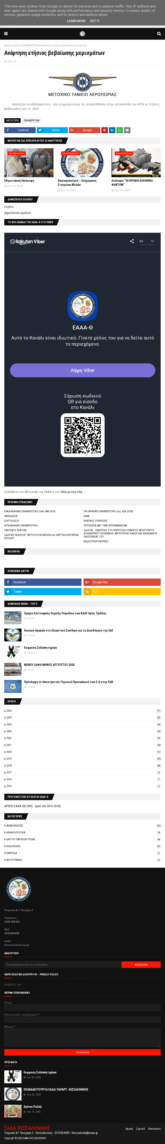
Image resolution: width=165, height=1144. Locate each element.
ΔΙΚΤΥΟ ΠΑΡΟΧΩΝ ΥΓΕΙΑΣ (83, 839)
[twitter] (42, 591)
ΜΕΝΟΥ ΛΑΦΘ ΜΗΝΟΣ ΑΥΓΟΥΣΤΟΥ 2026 (49, 664)
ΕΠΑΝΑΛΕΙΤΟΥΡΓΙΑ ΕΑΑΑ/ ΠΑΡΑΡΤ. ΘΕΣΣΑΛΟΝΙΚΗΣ (56, 1089)
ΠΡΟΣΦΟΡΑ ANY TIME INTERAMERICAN (105, 525)
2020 (83, 751)
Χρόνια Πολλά (33, 1106)
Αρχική (129, 1128)
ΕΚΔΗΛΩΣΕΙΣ (83, 846)
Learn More (76, 21)
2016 (82, 779)
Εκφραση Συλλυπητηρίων (40, 647)
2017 (82, 772)
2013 (82, 786)
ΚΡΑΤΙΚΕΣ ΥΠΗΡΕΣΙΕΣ (96, 520)
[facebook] (42, 582)
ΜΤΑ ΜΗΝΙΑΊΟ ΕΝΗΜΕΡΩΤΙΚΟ (21, 525)
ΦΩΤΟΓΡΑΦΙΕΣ (82, 859)
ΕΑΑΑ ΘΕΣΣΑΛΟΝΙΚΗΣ (27, 1128)
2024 (83, 724)
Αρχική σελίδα (12, 45)
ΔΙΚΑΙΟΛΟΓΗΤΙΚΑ (83, 832)
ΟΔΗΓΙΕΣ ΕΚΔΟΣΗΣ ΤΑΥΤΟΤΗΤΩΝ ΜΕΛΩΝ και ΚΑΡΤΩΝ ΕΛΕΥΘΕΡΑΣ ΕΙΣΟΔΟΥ (41, 536)
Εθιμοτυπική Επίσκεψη (19, 180)
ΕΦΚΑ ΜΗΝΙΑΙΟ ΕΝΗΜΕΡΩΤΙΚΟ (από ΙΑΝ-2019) (29, 511)
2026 (83, 710)
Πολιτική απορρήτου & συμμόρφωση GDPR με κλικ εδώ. (56, 984)
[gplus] (122, 582)
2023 (83, 731)
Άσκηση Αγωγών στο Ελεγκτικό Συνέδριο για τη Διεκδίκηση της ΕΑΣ (68, 630)
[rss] (122, 591)
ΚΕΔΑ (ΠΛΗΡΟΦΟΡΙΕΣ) (96, 541)
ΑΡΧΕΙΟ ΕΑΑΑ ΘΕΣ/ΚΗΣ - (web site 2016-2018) (32, 806)
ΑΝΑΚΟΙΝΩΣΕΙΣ (83, 825)
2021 (83, 745)
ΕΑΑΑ (86, 516)
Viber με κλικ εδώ (71, 492)
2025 (83, 717)
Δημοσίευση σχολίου (17, 213)
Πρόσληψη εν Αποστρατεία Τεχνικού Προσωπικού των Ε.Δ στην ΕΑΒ (68, 682)
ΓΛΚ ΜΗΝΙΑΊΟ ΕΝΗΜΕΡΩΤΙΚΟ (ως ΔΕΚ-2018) (108, 511)
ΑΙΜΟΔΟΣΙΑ (10, 516)
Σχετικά (140, 1128)
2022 (83, 738)
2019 (83, 758)
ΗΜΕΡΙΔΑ (82, 853)
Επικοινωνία (154, 1128)
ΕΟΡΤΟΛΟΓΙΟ (11, 520)
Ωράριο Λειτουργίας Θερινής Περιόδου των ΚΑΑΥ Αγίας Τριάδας (65, 613)
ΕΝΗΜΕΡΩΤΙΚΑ (30, 45)
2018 (83, 765)
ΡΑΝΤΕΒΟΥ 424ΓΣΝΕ (15, 530)
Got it (95, 21)
